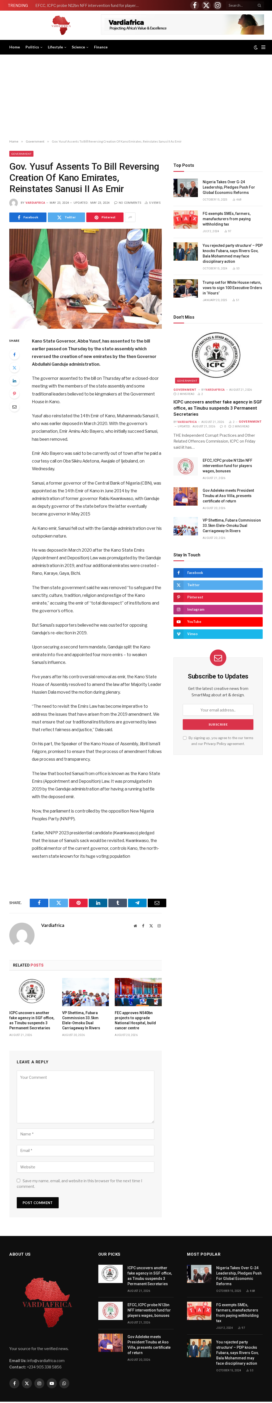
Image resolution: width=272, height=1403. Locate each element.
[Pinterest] (14, 394)
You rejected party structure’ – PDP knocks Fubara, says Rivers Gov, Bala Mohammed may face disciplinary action (233, 253)
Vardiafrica (35, 203)
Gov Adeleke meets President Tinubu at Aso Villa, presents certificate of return (228, 495)
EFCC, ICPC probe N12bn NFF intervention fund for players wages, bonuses (88, 5)
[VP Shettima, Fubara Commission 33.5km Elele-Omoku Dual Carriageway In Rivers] (85, 992)
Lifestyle (55, 47)
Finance (101, 47)
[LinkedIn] (14, 381)
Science (78, 47)
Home (14, 47)
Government (21, 153)
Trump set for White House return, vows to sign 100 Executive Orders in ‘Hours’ (232, 287)
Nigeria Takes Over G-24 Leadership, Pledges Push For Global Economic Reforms (229, 187)
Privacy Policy (215, 744)
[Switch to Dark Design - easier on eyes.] (256, 47)
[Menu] (263, 47)
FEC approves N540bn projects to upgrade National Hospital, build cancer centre (135, 1020)
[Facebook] (14, 354)
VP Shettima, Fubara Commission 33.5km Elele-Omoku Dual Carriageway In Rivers (81, 1020)
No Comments (130, 203)
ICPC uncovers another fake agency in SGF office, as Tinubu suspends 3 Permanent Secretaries (31, 1020)
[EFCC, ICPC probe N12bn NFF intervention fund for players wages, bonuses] (185, 466)
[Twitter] (14, 368)
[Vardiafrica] (61, 25)
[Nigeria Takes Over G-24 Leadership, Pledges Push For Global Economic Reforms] (185, 188)
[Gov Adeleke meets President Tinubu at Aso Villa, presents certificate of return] (185, 496)
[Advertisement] (136, 97)
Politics (32, 47)
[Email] (14, 407)
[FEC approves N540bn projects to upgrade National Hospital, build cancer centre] (138, 992)
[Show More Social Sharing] (130, 217)
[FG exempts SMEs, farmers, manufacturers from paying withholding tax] (185, 219)
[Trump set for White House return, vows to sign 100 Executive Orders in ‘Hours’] (185, 288)
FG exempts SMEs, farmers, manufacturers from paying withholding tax (227, 218)
